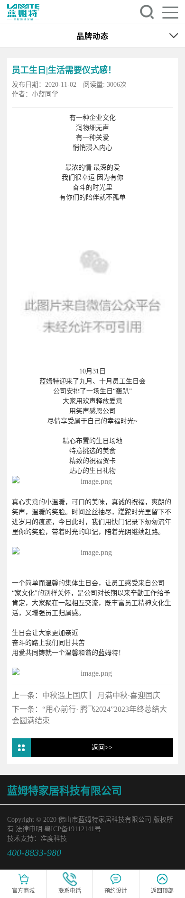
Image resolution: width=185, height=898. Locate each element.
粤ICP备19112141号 (72, 829)
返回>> (102, 747)
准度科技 (53, 838)
